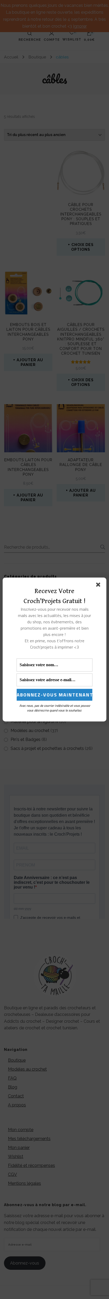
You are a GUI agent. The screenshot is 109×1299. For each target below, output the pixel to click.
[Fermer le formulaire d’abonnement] (99, 586)
